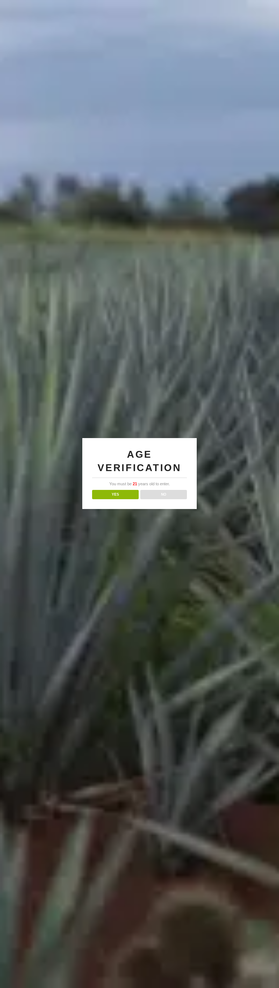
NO (163, 494)
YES (115, 494)
